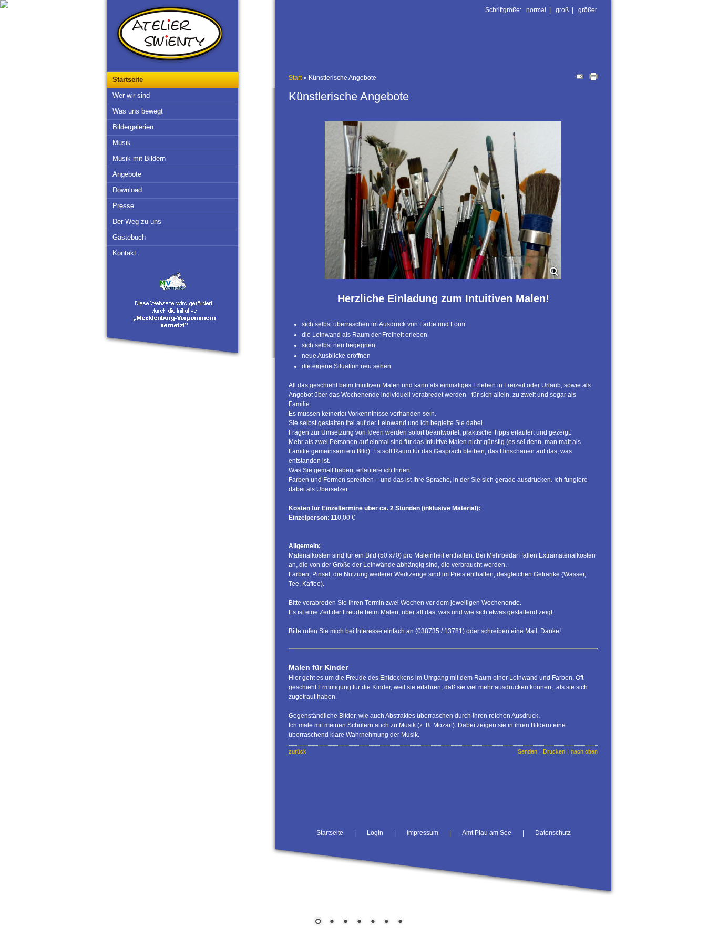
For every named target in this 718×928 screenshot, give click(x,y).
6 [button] (386, 922)
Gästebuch (129, 237)
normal (536, 10)
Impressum (422, 833)
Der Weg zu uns (136, 221)
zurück (297, 751)
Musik (121, 143)
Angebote (126, 174)
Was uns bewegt (137, 111)
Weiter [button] (702, 426)
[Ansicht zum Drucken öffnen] (593, 78)
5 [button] (372, 922)
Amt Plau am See (486, 833)
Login (375, 833)
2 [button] (331, 922)
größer (587, 10)
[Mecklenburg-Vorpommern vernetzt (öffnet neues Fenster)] (175, 330)
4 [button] (359, 922)
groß (562, 10)
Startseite (127, 80)
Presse (123, 206)
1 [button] (318, 922)
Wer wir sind (131, 95)
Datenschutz (553, 833)
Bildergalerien (132, 127)
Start (295, 77)
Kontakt (124, 253)
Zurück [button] (16, 426)
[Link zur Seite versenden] (579, 78)
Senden (527, 751)
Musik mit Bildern (139, 158)
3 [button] (345, 922)
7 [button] (400, 922)
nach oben (584, 751)
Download (127, 190)
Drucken (554, 751)
